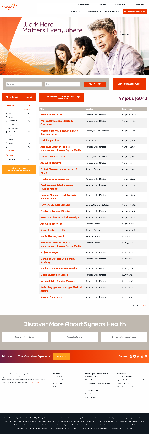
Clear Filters (27, 110)
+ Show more (9, 151)
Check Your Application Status (129, 387)
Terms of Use (46, 428)
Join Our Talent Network (135, 11)
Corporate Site (78, 12)
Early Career (58, 383)
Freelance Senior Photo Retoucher (59, 268)
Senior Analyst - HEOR (52, 230)
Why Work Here (112, 12)
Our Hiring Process (124, 376)
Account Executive (50, 162)
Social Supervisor (49, 140)
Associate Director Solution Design (59, 217)
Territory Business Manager (55, 204)
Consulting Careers (74, 337)
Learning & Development (95, 387)
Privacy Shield (72, 428)
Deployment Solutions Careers (124, 337)
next (144, 305)
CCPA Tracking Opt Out (85, 428)
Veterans (56, 387)
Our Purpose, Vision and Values (97, 383)
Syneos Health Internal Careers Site (131, 380)
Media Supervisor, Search (54, 274)
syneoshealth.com (33, 382)
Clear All (28, 97)
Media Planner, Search (52, 236)
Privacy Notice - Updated (58, 428)
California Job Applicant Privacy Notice (121, 428)
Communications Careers (24, 337)
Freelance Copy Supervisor (55, 179)
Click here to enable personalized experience (19, 169)
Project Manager (49, 252)
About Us (89, 380)
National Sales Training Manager (58, 281)
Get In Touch (61, 356)
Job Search (57, 376)
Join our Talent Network (129, 84)
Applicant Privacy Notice (101, 428)
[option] (74, 46)
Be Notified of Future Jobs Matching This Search (63, 97)
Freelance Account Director (55, 211)
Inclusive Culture (91, 390)
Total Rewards (90, 394)
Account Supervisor (51, 114)
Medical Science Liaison (53, 156)
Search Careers (95, 12)
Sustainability (90, 397)
